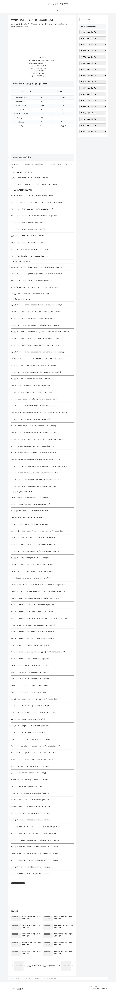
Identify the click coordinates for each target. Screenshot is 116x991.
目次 (40, 57)
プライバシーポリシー (100, 986)
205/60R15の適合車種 (36, 63)
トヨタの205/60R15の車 (39, 76)
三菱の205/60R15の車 (38, 71)
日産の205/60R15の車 (38, 73)
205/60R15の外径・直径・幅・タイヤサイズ (43, 60)
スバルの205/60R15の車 (39, 65)
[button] (104, 19)
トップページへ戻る (88, 986)
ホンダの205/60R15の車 (39, 68)
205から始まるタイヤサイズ (19, 882)
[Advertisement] (42, 41)
